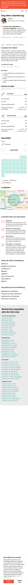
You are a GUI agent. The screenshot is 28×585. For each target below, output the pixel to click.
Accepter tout (8, 581)
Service (3, 141)
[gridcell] (21, 157)
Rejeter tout (20, 581)
